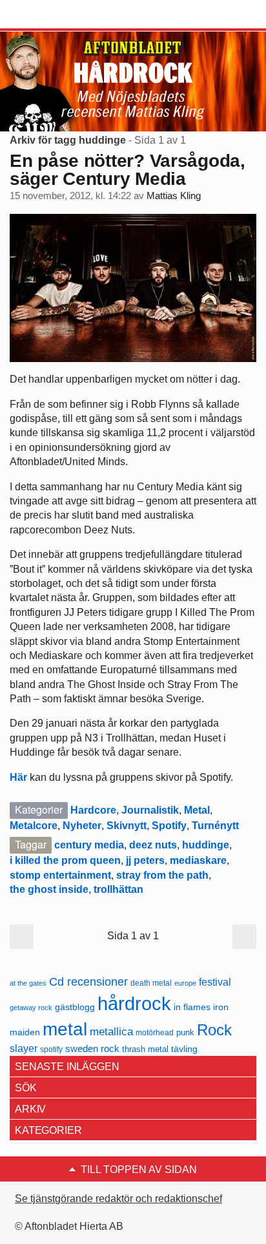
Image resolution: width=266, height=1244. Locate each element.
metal (65, 1029)
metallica (111, 1031)
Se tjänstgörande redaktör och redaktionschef (118, 1198)
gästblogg (75, 1007)
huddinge (205, 844)
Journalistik (150, 810)
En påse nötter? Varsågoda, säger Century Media (127, 170)
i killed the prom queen (65, 860)
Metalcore (33, 825)
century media (89, 844)
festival (215, 982)
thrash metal (145, 1049)
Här (18, 777)
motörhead (155, 1032)
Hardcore (93, 810)
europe (185, 983)
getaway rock (31, 1007)
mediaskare (198, 860)
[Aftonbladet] (58, 15)
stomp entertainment (60, 875)
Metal (197, 810)
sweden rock (92, 1049)
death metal (151, 983)
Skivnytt (127, 825)
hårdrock (134, 1003)
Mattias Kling (174, 196)
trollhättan (118, 889)
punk (185, 1032)
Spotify (169, 825)
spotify (51, 1049)
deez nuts (153, 844)
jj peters (145, 860)
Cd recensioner (88, 981)
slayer (23, 1048)
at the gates (28, 983)
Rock (214, 1029)
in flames (192, 1007)
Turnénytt (215, 825)
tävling (184, 1049)
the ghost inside (49, 889)
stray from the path (162, 875)
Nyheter (82, 825)
